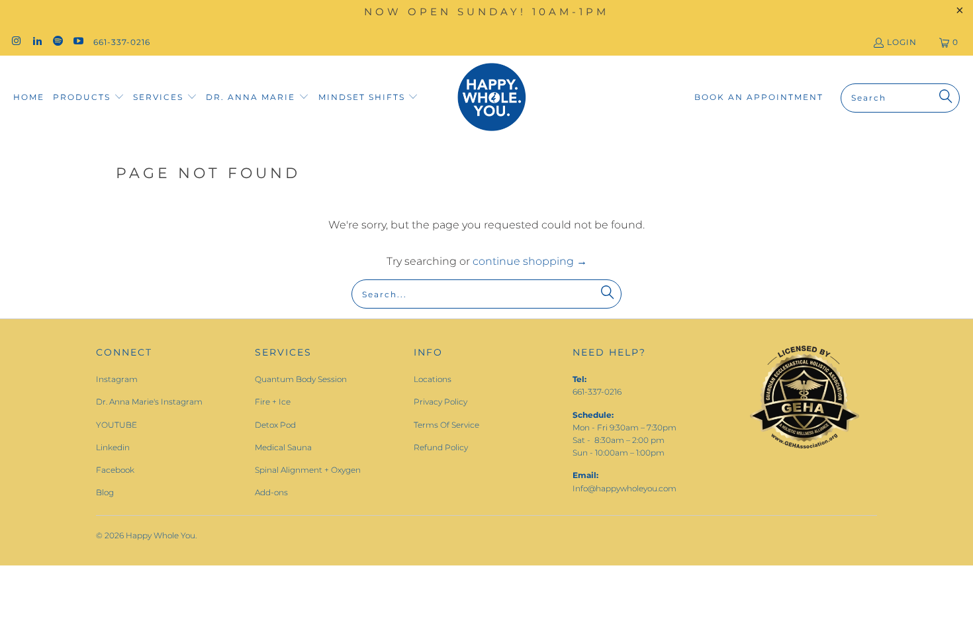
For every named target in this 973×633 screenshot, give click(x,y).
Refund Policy (441, 447)
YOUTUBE (116, 425)
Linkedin (113, 447)
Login (902, 42)
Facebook (115, 470)
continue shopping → (530, 261)
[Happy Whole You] (491, 97)
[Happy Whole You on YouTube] (77, 42)
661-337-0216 (121, 42)
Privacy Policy (440, 402)
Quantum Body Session (301, 379)
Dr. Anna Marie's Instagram (149, 402)
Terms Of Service (446, 425)
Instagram (117, 379)
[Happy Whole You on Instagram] (15, 42)
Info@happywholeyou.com (624, 488)
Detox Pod (275, 425)
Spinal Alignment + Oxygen (308, 470)
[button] (88, 98)
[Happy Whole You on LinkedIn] (36, 42)
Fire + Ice (273, 402)
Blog (105, 492)
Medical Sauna (283, 447)
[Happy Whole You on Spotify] (57, 42)
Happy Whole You (160, 535)
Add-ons (271, 492)
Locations (432, 379)
